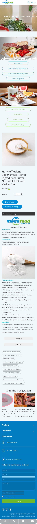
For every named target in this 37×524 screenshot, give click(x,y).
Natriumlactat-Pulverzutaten (11, 352)
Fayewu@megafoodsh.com (13, 459)
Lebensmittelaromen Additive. (12, 369)
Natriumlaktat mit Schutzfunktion (13, 362)
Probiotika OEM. (18, 120)
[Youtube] (10, 509)
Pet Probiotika (18, 114)
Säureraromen (18, 63)
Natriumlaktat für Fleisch (10, 366)
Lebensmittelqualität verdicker (12, 355)
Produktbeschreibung (9, 214)
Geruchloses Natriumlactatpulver (13, 380)
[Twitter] (7, 509)
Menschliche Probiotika (18, 109)
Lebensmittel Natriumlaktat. (11, 373)
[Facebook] (3, 509)
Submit (18, 501)
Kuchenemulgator (8, 359)
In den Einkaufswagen (12, 207)
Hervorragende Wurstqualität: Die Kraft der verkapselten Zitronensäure (23, 409)
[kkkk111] (18, 48)
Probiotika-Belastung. (18, 125)
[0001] (18, 94)
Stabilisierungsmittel (18, 79)
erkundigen (11, 202)
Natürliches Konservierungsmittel (18, 73)
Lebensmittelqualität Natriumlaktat (13, 383)
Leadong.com (31, 516)
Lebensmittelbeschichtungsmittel (18, 68)
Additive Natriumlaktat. (9, 376)
